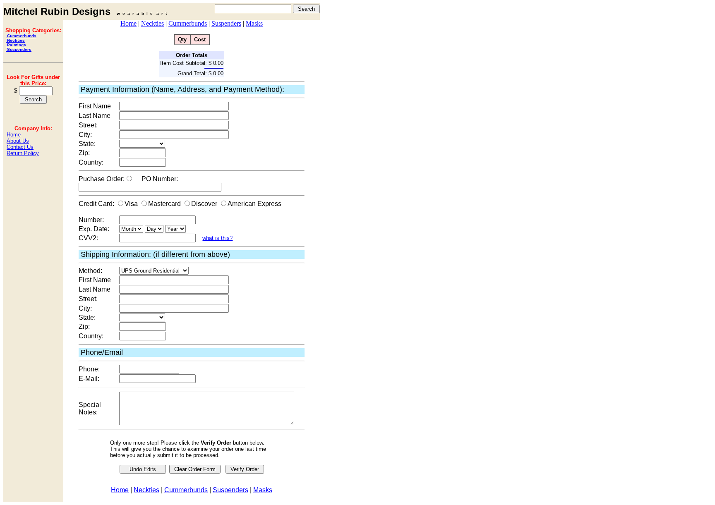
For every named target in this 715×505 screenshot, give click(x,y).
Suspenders (18, 49)
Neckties (15, 40)
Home (14, 135)
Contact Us (20, 147)
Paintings (16, 45)
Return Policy (23, 153)
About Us (18, 141)
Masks (254, 23)
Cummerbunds (21, 36)
